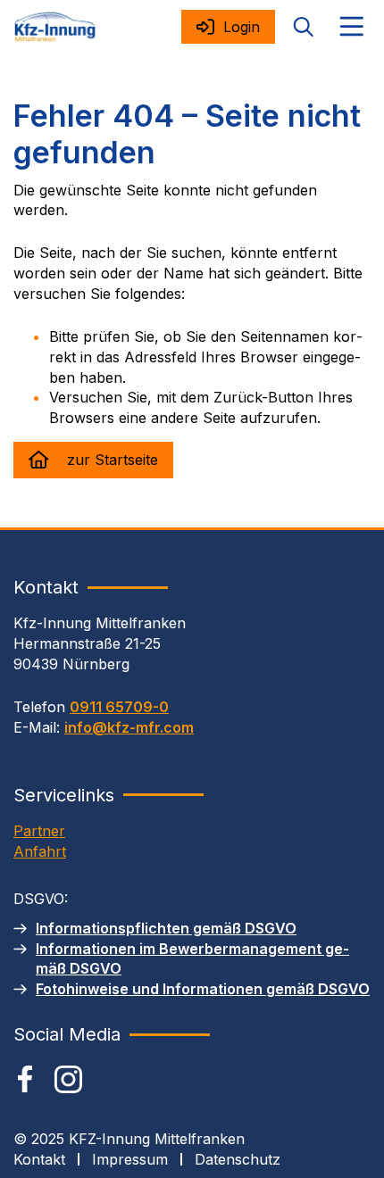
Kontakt (39, 1159)
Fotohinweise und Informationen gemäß (203, 989)
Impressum (130, 1159)
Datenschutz (237, 1159)
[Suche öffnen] (303, 27)
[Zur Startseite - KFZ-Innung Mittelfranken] (54, 27)
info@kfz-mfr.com (129, 727)
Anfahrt (39, 851)
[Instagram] (68, 1079)
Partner (39, 831)
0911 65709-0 (119, 707)
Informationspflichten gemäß (166, 928)
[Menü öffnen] (351, 27)
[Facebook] (25, 1079)
